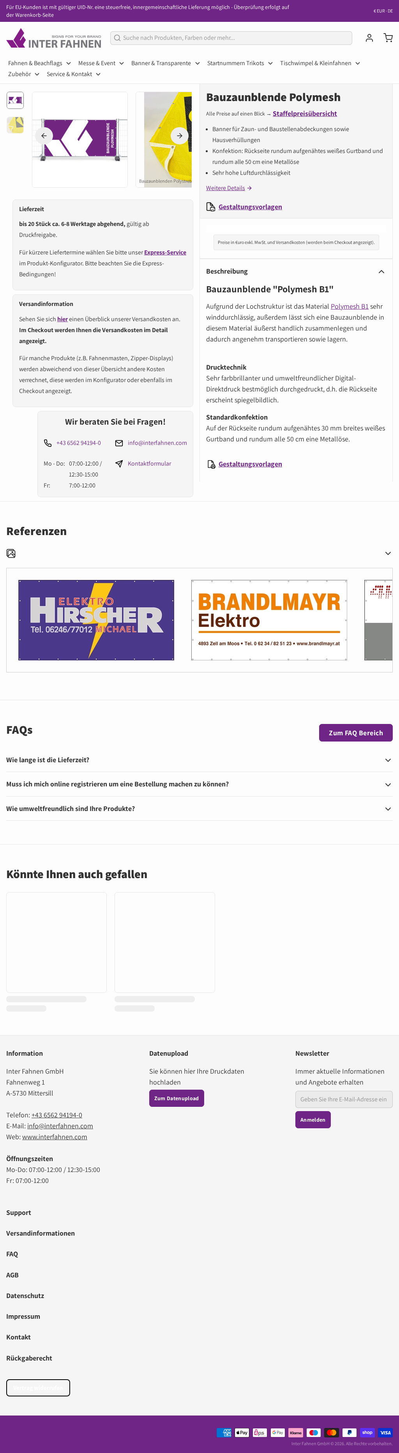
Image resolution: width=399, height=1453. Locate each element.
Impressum (23, 1316)
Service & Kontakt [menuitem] (69, 74)
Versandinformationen (40, 1233)
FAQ (12, 1253)
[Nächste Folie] (180, 136)
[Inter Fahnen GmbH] (53, 38)
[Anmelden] (366, 38)
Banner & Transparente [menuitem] (161, 63)
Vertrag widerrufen (38, 1387)
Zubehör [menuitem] (19, 74)
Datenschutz (25, 1295)
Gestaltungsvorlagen (250, 206)
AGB (12, 1274)
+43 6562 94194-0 (78, 443)
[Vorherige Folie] (44, 136)
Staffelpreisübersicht (305, 113)
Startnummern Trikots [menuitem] (235, 63)
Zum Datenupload (176, 1098)
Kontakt (18, 1336)
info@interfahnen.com (157, 443)
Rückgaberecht (29, 1357)
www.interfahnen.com (54, 1136)
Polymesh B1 (350, 306)
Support (18, 1212)
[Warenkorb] (385, 38)
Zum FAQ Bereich (356, 732)
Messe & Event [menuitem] (96, 63)
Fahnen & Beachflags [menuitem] (35, 63)
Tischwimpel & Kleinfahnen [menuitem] (315, 63)
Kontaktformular (149, 463)
